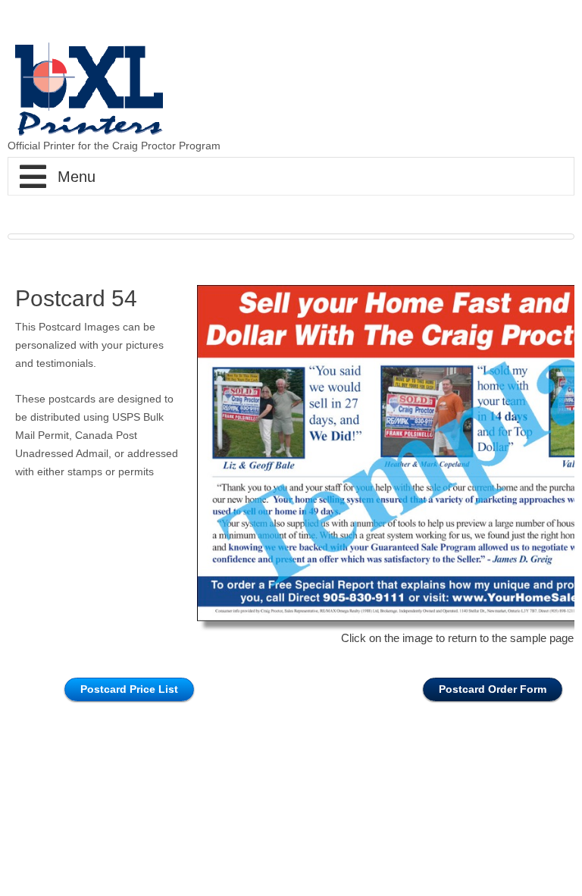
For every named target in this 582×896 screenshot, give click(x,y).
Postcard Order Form (492, 689)
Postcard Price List (129, 689)
